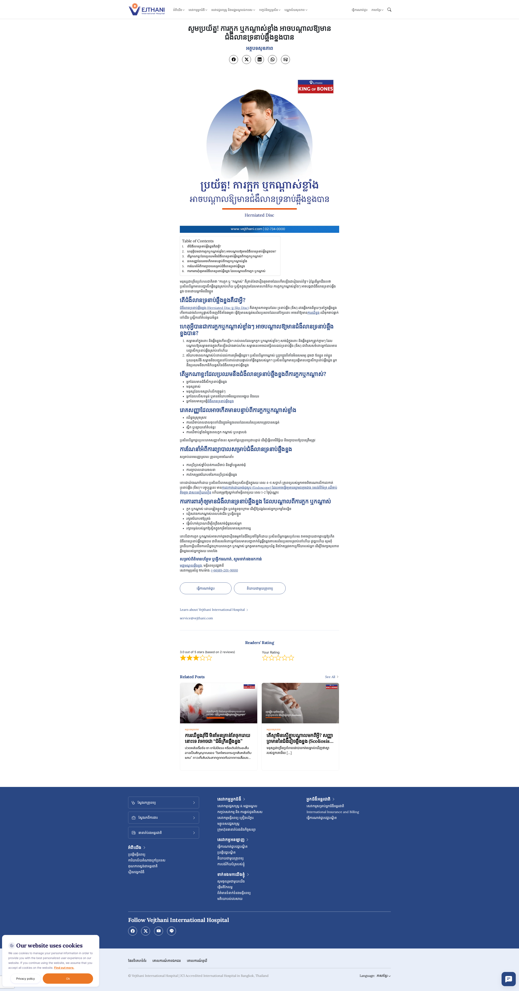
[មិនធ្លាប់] (95, 936)
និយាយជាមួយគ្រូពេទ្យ (260, 588)
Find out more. (64, 967)
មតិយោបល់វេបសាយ (229, 899)
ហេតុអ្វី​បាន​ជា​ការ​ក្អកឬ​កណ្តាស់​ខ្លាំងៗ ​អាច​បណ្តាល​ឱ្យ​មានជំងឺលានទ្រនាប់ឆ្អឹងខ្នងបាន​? (231, 251)
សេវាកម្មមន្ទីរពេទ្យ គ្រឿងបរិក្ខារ (235, 818)
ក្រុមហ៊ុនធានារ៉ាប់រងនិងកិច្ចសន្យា (236, 829)
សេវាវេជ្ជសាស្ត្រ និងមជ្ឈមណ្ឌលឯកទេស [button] (231, 10)
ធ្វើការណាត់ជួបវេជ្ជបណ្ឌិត (232, 846)
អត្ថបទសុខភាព (192, 729)
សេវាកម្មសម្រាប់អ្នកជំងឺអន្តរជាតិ (325, 806)
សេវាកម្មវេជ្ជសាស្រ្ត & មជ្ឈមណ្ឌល (237, 806)
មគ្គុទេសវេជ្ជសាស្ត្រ (228, 824)
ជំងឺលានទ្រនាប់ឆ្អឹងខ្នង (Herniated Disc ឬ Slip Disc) (214, 308)
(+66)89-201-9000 (224, 570)
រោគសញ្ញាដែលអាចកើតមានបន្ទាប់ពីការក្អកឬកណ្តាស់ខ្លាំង (217, 261)
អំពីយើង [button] (177, 10)
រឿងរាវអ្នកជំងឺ (136, 872)
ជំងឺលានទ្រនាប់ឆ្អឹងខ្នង (221, 401)
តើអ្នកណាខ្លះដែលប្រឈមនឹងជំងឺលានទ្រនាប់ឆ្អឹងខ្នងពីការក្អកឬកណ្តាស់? (225, 256)
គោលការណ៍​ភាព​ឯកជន (166, 961)
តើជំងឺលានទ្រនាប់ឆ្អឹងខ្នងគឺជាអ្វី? (204, 246)
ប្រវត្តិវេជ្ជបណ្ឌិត (226, 852)
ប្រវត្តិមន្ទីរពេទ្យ (136, 854)
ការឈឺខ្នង (313, 313)
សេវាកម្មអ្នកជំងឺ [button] (197, 10)
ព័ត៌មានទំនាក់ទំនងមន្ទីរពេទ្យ (234, 893)
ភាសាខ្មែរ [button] (376, 10)
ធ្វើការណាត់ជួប (360, 10)
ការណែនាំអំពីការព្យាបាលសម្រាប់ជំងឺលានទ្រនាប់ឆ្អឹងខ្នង (216, 266)
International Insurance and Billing (333, 812)
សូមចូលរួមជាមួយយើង (231, 881)
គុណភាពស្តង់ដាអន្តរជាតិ (143, 866)
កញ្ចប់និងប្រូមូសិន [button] (268, 10)
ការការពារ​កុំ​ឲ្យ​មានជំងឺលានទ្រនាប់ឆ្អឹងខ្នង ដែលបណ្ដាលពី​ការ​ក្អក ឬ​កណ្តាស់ (226, 271)
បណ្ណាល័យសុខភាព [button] (294, 10)
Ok (68, 978)
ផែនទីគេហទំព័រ (137, 961)
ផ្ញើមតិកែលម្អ (225, 887)
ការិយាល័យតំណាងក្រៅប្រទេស (146, 860)
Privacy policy (25, 978)
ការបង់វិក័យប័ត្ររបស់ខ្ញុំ (231, 864)
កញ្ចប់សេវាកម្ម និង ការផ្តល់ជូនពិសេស (240, 812)
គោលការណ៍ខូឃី (197, 961)
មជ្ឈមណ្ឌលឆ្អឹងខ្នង (191, 565)
